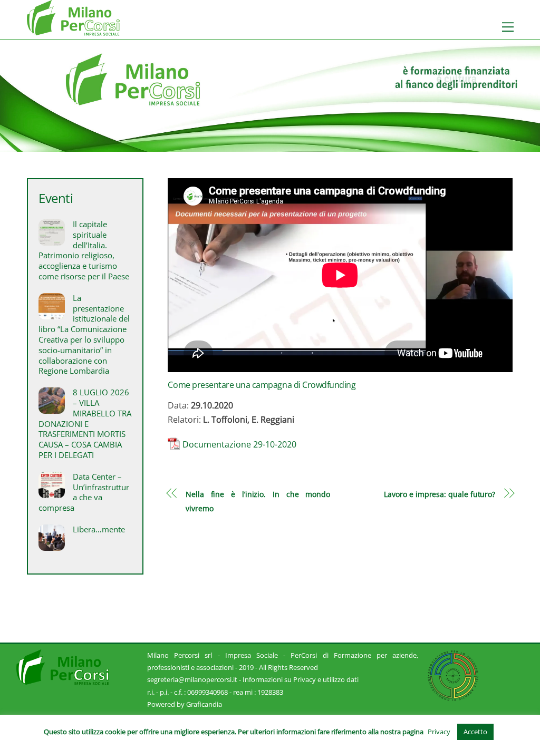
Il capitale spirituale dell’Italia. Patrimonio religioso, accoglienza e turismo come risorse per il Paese (83, 250)
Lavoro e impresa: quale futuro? (439, 494)
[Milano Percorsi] (73, 31)
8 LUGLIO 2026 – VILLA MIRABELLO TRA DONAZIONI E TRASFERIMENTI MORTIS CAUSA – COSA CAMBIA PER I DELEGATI (84, 423)
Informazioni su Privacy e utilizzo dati (301, 679)
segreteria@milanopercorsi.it (192, 679)
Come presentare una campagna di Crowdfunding (261, 385)
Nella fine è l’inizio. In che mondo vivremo (258, 501)
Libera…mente (99, 529)
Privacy (439, 731)
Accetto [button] (475, 731)
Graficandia (204, 704)
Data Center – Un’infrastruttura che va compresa (83, 492)
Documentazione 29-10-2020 (239, 444)
